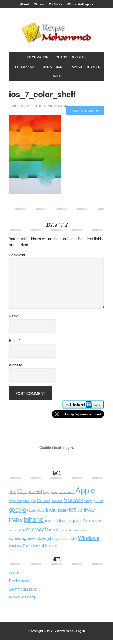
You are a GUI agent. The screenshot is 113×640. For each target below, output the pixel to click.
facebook (73, 500)
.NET (12, 492)
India (51, 509)
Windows (88, 538)
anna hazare (66, 492)
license (13, 530)
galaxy (88, 501)
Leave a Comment (85, 110)
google (17, 509)
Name (15, 316)
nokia (76, 530)
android (35, 491)
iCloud (41, 510)
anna (54, 492)
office (83, 530)
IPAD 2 (16, 520)
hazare (31, 510)
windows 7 (17, 545)
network (66, 530)
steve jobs (45, 538)
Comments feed (23, 589)
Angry (46, 492)
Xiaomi (51, 545)
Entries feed (19, 580)
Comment (18, 254)
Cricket (43, 500)
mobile (54, 529)
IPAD (89, 509)
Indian (63, 510)
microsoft (37, 529)
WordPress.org (22, 596)
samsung (17, 538)
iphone (34, 519)
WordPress (65, 630)
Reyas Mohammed (56, 32)
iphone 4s (63, 520)
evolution (57, 501)
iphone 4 (50, 521)
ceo (33, 501)
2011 (22, 491)
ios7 (80, 510)
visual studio (66, 538)
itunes (90, 521)
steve (31, 538)
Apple (85, 489)
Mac (21, 529)
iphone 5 (78, 520)
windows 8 (35, 545)
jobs (98, 520)
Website (15, 365)
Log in (14, 572)
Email (14, 340)
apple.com (15, 501)
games (98, 500)
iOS (72, 510)
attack (26, 501)
